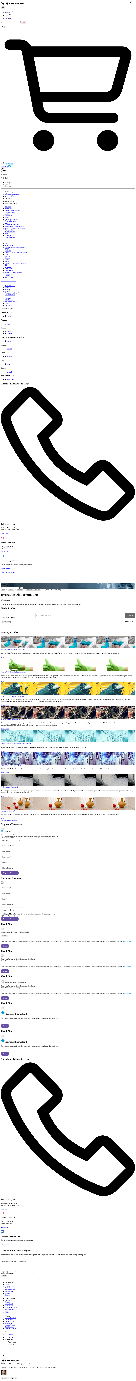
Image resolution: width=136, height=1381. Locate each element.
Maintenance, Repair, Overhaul (14, 226)
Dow (6, 254)
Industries (20, 590)
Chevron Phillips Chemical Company (16, 252)
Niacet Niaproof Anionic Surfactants (13, 649)
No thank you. (7, 916)
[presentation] (10, 1342)
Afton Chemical (10, 245)
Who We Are (9, 1291)
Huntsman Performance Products (15, 263)
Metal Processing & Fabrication (15, 228)
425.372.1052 (9, 164)
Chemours (8, 251)
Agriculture (8, 208)
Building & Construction (12, 210)
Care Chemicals (10, 212)
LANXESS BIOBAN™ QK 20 (11, 765)
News (6, 1311)
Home (3, 590)
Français (9, 349)
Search (130, 615)
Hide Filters (6, 621)
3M (6, 243)
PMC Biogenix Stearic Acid (9, 787)
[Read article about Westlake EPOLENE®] (68, 803)
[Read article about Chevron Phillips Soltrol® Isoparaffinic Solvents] (68, 736)
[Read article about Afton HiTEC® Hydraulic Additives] (68, 688)
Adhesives (8, 207)
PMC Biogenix (9, 277)
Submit (4, 1275)
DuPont (7, 256)
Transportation (9, 235)
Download (4, 935)
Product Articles (10, 1286)
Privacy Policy (9, 1327)
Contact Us (8, 1300)
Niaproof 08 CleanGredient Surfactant (13, 672)
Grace (7, 260)
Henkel (7, 261)
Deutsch (9, 356)
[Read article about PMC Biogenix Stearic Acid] (68, 780)
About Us (8, 1293)
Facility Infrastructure (11, 219)
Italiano (9, 364)
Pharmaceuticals (10, 232)
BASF (7, 249)
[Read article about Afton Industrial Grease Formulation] (68, 712)
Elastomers (8, 216)
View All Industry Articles (9, 820)
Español (9, 333)
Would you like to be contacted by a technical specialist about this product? (28, 914)
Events (7, 1313)
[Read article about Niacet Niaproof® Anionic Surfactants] (68, 642)
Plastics (7, 233)
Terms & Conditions (11, 1328)
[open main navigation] (3, 7)
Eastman (7, 258)
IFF (6, 265)
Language (4, 1272)
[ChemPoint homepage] (3, 5)
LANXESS (8, 268)
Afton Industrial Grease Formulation (12, 719)
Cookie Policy (9, 1321)
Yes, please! (18, 916)
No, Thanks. (5, 1378)
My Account (9, 1304)
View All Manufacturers (8, 281)
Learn (7, 15)
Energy (7, 217)
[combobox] (80, 615)
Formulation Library (11, 1307)
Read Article (5, 657)
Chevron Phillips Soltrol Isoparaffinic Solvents (16, 743)
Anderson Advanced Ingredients (15, 247)
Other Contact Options (8, 572)
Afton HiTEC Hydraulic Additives (12, 696)
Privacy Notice (127, 941)
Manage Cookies (10, 1325)
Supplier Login (9, 1305)
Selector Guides (10, 1309)
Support (7, 1302)
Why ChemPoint (10, 1290)
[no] (2, 916)
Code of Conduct (10, 1318)
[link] (9, 1335)
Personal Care (9, 230)
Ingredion (8, 267)
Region (3, 1273)
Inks (6, 223)
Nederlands (10, 379)
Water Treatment (10, 237)
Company (8, 18)
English (9, 316)
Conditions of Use (10, 1319)
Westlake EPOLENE (8, 811)
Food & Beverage (10, 221)
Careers (7, 1295)
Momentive (8, 274)
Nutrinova (8, 276)
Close (5, 946)
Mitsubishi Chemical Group (13, 272)
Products (8, 12)
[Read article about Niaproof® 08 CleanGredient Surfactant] (68, 664)
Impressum (8, 1323)
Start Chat (14, 1378)
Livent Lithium (9, 270)
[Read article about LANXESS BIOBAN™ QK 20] (68, 758)
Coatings (7, 214)
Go (21, 588)
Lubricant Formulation (12, 224)
